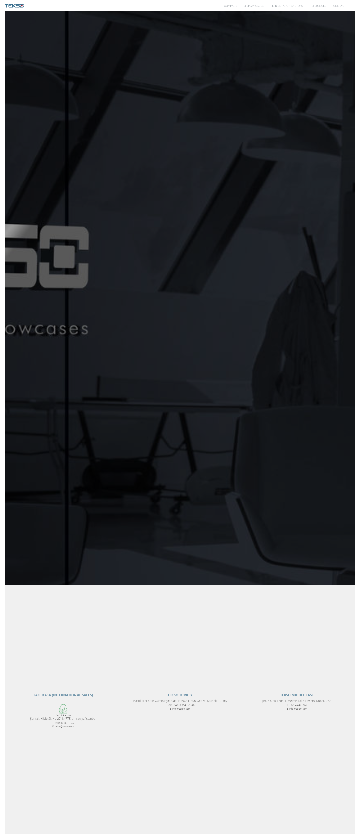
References (318, 5)
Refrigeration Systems (287, 5)
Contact (339, 5)
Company (230, 5)
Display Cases (254, 5)
